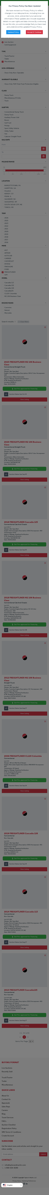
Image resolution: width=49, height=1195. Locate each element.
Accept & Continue (34, 32)
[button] (12, 1185)
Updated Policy (13, 32)
